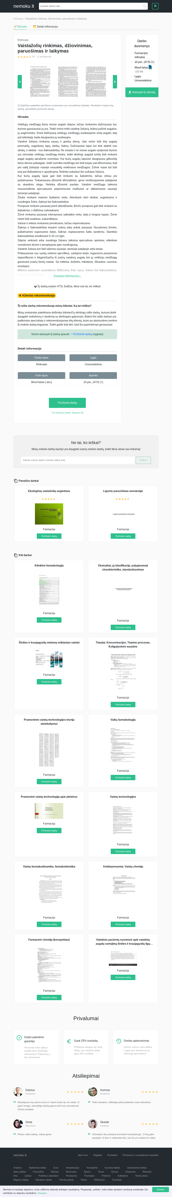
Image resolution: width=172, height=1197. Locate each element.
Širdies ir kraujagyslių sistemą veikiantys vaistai (49, 642)
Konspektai (92, 1167)
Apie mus (83, 1155)
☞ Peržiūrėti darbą (81, 334)
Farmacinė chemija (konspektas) (49, 939)
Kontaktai (112, 1155)
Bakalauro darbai (44, 1180)
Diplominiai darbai (37, 1167)
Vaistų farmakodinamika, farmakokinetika (49, 866)
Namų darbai (19, 1171)
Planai (84, 1180)
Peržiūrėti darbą (67, 402)
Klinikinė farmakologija (49, 565)
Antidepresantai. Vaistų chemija (123, 866)
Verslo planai (141, 1176)
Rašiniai (55, 1171)
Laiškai (28, 1176)
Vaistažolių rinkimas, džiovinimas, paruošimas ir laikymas (56, 18)
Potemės (106, 1176)
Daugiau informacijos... (67, 275)
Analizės (17, 1167)
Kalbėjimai (123, 1176)
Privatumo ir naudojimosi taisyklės (141, 1155)
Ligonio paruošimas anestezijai (123, 491)
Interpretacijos (72, 1167)
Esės (55, 1167)
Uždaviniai (130, 1171)
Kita (15, 1176)
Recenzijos (71, 1171)
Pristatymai (71, 1176)
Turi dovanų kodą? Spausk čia (67, 412)
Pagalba (97, 1155)
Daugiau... (43, 1193)
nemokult (23, 6)
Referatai (41, 364)
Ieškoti (143, 460)
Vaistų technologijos (123, 796)
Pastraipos (89, 1176)
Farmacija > (19, 18)
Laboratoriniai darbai (136, 1167)
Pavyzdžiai (38, 1171)
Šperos (87, 1171)
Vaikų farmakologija (123, 719)
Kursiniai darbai (112, 1167)
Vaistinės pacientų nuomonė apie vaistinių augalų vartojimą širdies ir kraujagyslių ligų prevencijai (123, 943)
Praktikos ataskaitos (49, 1176)
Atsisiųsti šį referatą (143, 92)
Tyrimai (114, 1171)
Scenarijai (117, 1180)
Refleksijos (99, 1180)
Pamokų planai (66, 1180)
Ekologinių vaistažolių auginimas (49, 491)
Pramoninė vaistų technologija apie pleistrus (49, 796)
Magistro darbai (20, 1180)
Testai (101, 1171)
